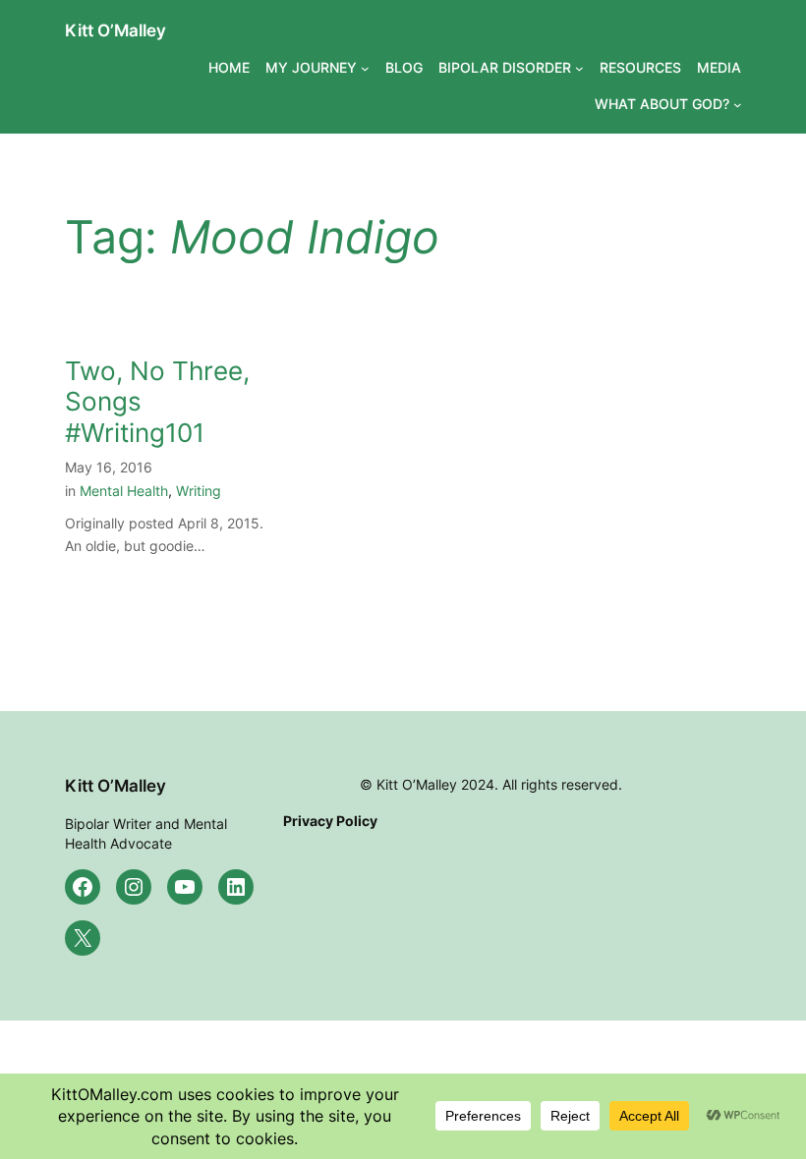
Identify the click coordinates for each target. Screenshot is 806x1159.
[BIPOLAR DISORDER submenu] (579, 68)
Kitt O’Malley (115, 30)
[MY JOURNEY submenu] (365, 68)
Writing (198, 490)
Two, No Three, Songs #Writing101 (157, 402)
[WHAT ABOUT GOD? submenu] (737, 104)
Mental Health (124, 490)
